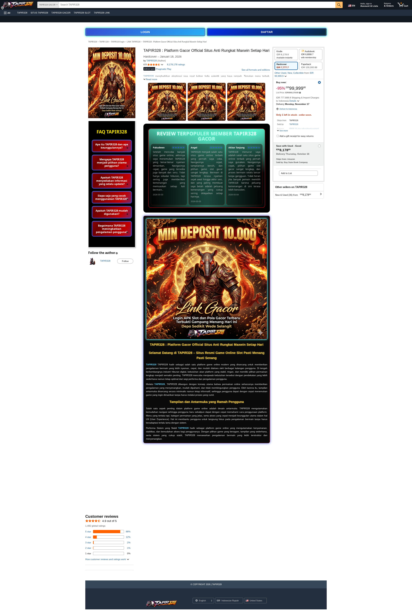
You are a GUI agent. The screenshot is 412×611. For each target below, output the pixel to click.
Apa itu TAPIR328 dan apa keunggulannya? (111, 146)
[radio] (286, 54)
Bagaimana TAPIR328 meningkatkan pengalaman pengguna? (111, 229)
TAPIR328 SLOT (82, 12)
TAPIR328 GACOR (60, 12)
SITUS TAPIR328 (39, 12)
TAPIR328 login (118, 42)
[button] (7, 13)
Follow (125, 261)
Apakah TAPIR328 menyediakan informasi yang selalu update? (111, 181)
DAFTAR (267, 32)
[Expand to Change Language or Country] (211, 601)
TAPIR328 (22, 12)
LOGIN (145, 32)
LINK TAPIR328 (133, 42)
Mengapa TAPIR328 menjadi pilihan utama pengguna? (112, 163)
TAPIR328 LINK (102, 12)
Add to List (286, 173)
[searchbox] (197, 5)
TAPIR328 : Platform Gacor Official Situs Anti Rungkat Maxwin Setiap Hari (175, 42)
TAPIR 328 (104, 42)
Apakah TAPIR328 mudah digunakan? (112, 212)
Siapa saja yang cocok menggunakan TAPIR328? (111, 197)
